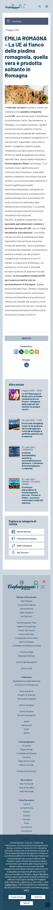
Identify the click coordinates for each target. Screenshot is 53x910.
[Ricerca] (38, 6)
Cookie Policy (11, 884)
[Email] (31, 351)
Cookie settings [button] (17, 897)
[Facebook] (16, 351)
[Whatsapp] (26, 351)
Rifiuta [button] (26, 903)
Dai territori (23, 552)
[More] (37, 351)
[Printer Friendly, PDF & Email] (26, 366)
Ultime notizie (24, 531)
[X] (21, 351)
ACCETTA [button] (38, 897)
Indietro (26, 338)
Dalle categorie (24, 545)
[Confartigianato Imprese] (15, 6)
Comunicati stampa (27, 538)
